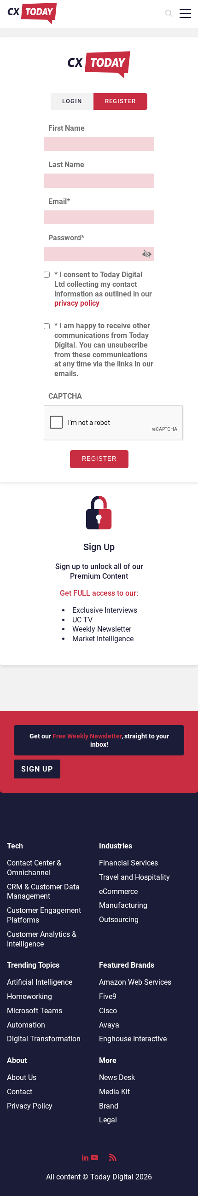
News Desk (117, 1077)
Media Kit (114, 1091)
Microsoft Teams (34, 1010)
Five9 (107, 996)
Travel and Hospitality (134, 877)
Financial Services (128, 863)
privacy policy (76, 303)
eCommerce (118, 891)
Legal (108, 1119)
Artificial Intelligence (39, 982)
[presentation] (114, 423)
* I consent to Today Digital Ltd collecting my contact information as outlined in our (103, 289)
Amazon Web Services (135, 982)
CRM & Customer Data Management (43, 891)
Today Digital (112, 1177)
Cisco (108, 1010)
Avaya (109, 1025)
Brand (108, 1106)
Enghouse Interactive (133, 1038)
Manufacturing (123, 905)
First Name (66, 128)
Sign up (37, 769)
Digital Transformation (44, 1038)
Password (66, 237)
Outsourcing (119, 919)
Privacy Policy (29, 1106)
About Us (21, 1077)
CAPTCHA (65, 396)
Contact (19, 1091)
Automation (26, 1025)
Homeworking (29, 996)
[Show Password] (146, 254)
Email (59, 201)
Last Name (66, 164)
